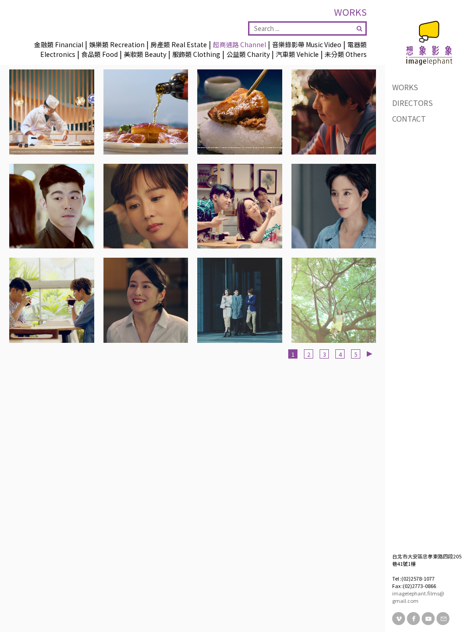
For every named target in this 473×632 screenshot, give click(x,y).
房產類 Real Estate (179, 44)
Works (405, 87)
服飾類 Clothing (196, 54)
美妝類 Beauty (145, 54)
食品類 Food (99, 54)
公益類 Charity (248, 54)
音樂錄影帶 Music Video (306, 44)
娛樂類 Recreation (117, 44)
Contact (409, 118)
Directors (412, 102)
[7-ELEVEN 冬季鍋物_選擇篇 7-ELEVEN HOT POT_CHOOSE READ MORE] (239, 300)
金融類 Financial (58, 44)
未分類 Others (346, 54)
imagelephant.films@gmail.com (418, 596)
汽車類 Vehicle (297, 54)
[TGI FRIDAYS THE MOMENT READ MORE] (333, 112)
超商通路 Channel (239, 44)
